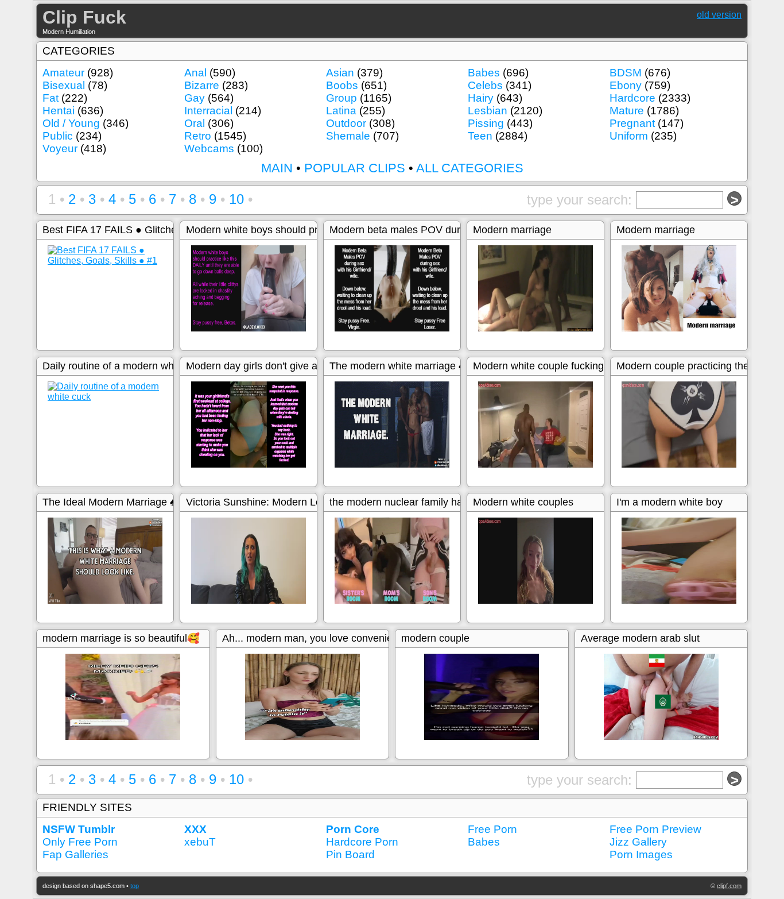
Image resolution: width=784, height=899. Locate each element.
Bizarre (201, 85)
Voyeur (59, 148)
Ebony (626, 85)
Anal (195, 73)
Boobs (342, 85)
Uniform (629, 136)
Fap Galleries (75, 854)
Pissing (486, 123)
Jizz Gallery (638, 842)
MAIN (277, 168)
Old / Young (71, 123)
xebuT (200, 842)
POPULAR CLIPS (354, 168)
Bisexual (63, 85)
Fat (50, 98)
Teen (480, 136)
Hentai (58, 111)
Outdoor (346, 123)
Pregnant (632, 123)
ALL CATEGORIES (469, 168)
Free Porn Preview (655, 829)
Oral (194, 123)
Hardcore (632, 98)
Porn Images (641, 854)
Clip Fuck (84, 17)
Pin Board (350, 854)
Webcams (209, 148)
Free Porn (492, 829)
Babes (484, 73)
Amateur (63, 73)
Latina (341, 111)
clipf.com (729, 885)
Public (57, 136)
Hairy (481, 98)
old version (719, 15)
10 (236, 199)
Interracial (208, 111)
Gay (194, 98)
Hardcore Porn (362, 842)
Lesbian (487, 111)
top (134, 885)
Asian (340, 73)
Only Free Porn (80, 842)
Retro (197, 136)
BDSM (626, 73)
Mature (627, 111)
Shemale (348, 136)
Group (341, 98)
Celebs (485, 85)
